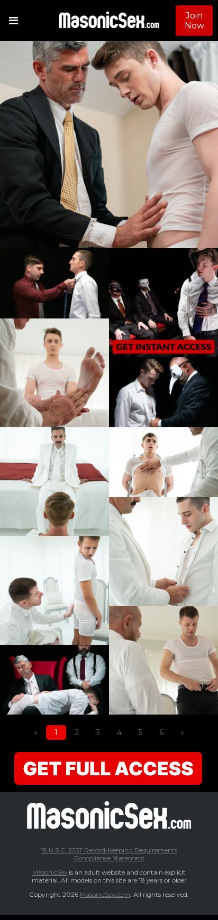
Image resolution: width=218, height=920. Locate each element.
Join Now (194, 21)
